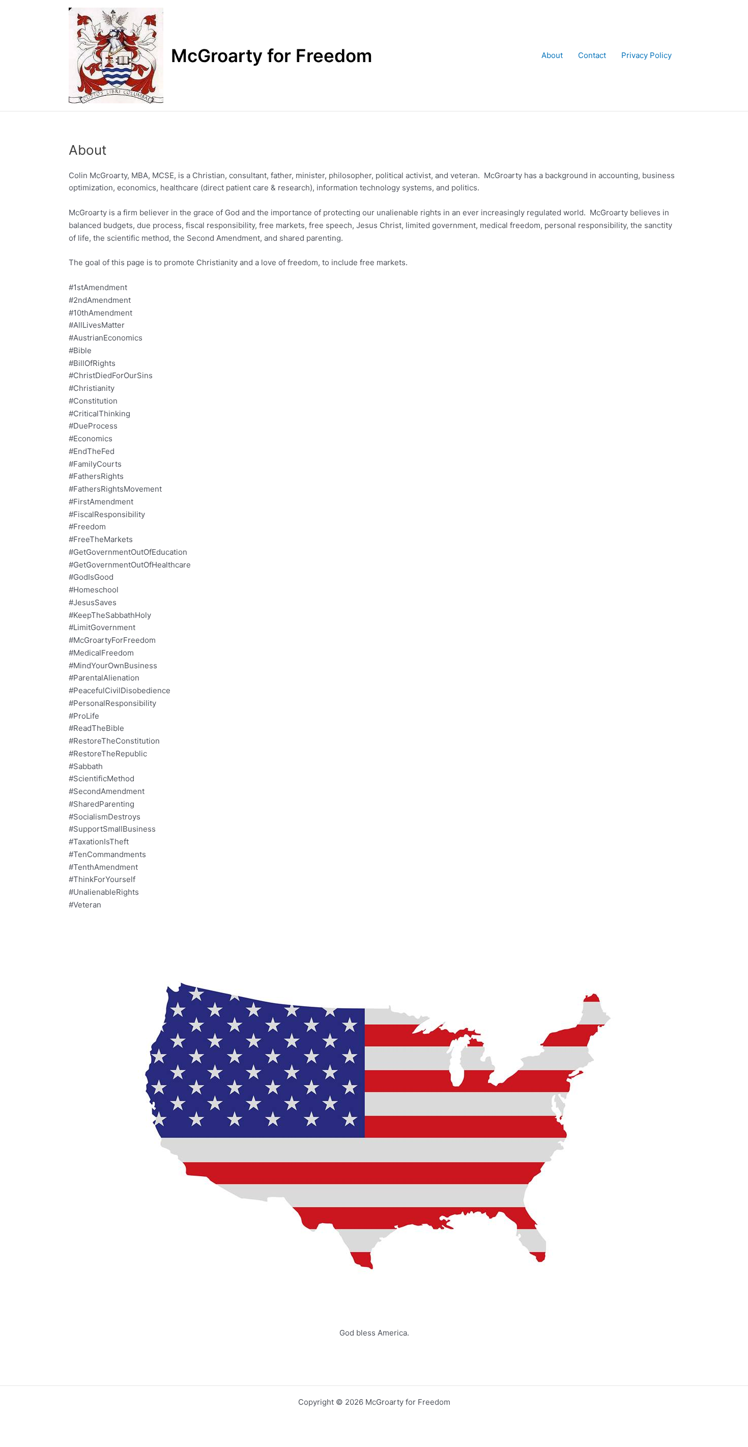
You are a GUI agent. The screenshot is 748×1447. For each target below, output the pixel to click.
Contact (592, 55)
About (552, 55)
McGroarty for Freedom (271, 55)
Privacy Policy (646, 55)
